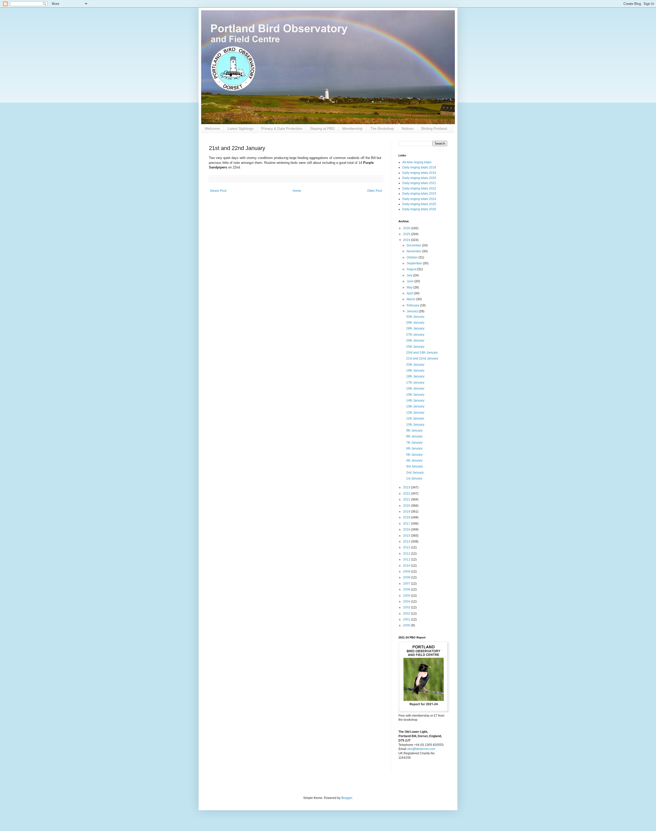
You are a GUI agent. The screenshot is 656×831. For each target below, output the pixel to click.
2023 (407, 487)
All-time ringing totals (417, 162)
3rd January (414, 466)
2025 (407, 234)
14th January (415, 400)
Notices (408, 128)
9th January (414, 430)
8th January (414, 436)
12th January (415, 412)
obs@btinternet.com (421, 749)
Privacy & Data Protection (281, 128)
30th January (415, 316)
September (415, 263)
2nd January (415, 472)
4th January (414, 460)
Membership (352, 128)
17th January (415, 382)
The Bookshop (382, 128)
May (410, 287)
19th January (415, 370)
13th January (415, 406)
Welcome (212, 128)
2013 (407, 547)
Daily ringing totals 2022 (419, 188)
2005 (407, 595)
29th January (415, 322)
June (410, 281)
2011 (407, 559)
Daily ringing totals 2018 (419, 167)
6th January (414, 448)
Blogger (346, 798)
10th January (415, 424)
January (413, 311)
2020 (407, 505)
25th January (415, 346)
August (412, 269)
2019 (407, 511)
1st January (414, 478)
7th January (414, 442)
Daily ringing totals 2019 (419, 173)
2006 (407, 589)
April (410, 293)
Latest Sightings (240, 128)
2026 (407, 228)
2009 (407, 571)
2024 (407, 240)
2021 (407, 499)
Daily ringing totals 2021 (419, 183)
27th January (415, 334)
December (414, 245)
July (410, 275)
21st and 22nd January (422, 358)
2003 (407, 607)
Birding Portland (434, 128)
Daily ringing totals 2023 (419, 193)
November (414, 251)
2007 (407, 583)
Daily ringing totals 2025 (419, 204)
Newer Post (218, 191)
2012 (407, 553)
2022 (407, 493)
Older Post (374, 191)
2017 (407, 523)
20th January (415, 364)
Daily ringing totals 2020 (419, 178)
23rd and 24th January (422, 352)
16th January (415, 388)
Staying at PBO (322, 128)
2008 (407, 577)
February (413, 305)
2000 (407, 625)
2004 (407, 601)
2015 (407, 535)
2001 (407, 619)
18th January (415, 376)
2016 (407, 529)
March (411, 299)
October (412, 257)
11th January (415, 418)
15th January (415, 394)
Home (297, 191)
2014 (407, 541)
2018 (407, 517)
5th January (414, 454)
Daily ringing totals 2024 (419, 199)
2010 (407, 565)
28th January (415, 328)
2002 (407, 613)
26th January (415, 340)
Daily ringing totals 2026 (419, 209)
